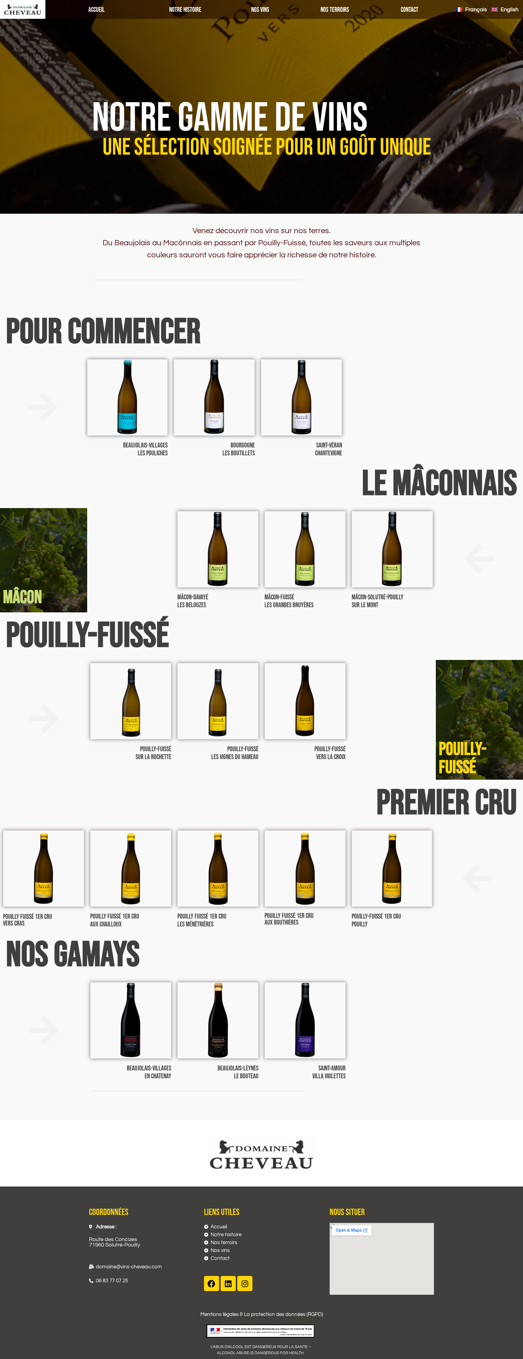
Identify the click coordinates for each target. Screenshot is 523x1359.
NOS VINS (260, 10)
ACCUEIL (96, 10)
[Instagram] (244, 1283)
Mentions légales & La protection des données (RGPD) (261, 1314)
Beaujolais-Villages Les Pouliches (145, 449)
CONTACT (409, 10)
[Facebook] (211, 1283)
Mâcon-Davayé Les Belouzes (192, 601)
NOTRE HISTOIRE (185, 10)
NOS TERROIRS (335, 10)
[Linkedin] (228, 1283)
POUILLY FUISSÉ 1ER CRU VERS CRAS (27, 920)
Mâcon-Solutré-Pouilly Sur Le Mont (377, 601)
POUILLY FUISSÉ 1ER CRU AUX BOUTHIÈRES (289, 919)
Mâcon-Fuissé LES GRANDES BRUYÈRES (289, 601)
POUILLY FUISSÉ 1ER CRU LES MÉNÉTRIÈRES (201, 920)
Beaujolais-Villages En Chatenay (149, 1072)
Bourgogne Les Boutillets (238, 449)
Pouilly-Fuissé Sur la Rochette (153, 753)
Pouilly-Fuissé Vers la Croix (330, 753)
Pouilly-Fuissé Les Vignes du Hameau (234, 753)
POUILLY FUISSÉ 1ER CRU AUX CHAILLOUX (114, 920)
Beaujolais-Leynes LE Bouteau (238, 1072)
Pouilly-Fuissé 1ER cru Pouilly (376, 920)
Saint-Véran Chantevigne (328, 449)
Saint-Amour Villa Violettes (329, 1072)
